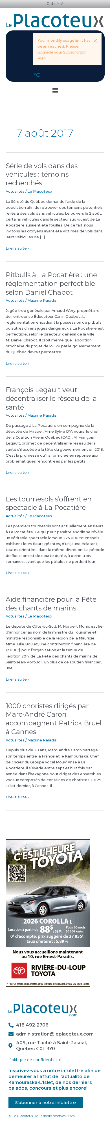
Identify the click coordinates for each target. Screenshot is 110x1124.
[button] (95, 41)
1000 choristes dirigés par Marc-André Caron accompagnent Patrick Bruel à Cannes (54, 719)
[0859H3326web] (48, 912)
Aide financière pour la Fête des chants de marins (51, 603)
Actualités (15, 191)
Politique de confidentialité (34, 1059)
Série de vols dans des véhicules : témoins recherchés (42, 174)
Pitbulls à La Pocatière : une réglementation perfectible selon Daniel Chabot (51, 283)
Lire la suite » (17, 247)
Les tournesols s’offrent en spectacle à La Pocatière (49, 503)
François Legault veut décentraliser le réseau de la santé (51, 398)
